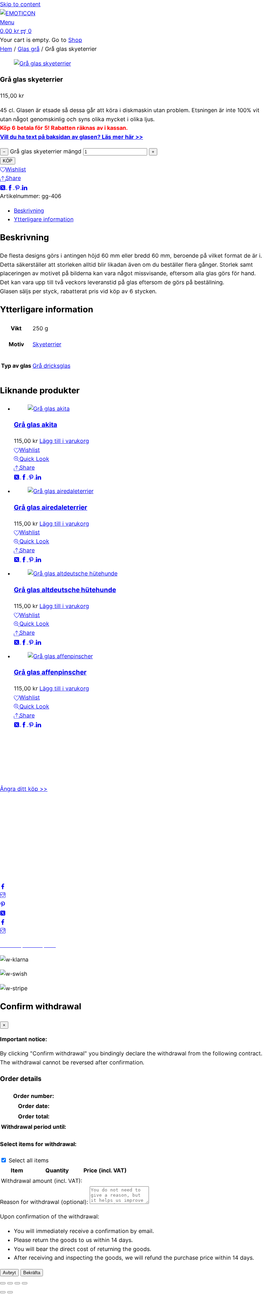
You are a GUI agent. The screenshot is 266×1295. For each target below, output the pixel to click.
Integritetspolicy (21, 830)
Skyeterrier (47, 344)
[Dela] (17, 1283)
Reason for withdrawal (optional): (44, 1201)
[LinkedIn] (24, 187)
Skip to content (20, 4)
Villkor (8, 839)
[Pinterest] (18, 187)
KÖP (7, 160)
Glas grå (28, 48)
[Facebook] (11, 187)
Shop (75, 39)
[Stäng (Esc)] (24, 1283)
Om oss (10, 812)
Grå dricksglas (51, 365)
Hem (6, 48)
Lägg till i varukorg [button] (64, 440)
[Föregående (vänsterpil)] (3, 1292)
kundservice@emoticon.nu (34, 747)
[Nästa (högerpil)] (10, 1292)
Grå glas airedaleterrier (50, 507)
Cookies (10, 848)
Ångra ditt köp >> (23, 788)
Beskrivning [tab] (29, 210)
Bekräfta (31, 1272)
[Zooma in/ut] (3, 1283)
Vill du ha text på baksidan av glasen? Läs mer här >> (71, 136)
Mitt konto (13, 821)
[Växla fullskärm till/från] (10, 1283)
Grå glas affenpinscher (50, 672)
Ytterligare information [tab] (43, 219)
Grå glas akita (35, 425)
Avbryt (9, 1272)
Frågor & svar (17, 856)
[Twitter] (3, 187)
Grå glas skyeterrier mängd (45, 151)
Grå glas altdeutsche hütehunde (65, 590)
